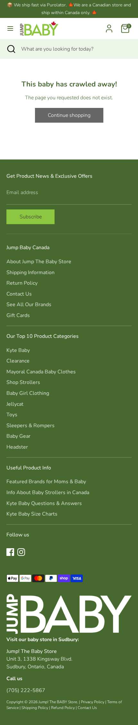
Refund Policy (63, 707)
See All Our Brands (28, 304)
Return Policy (22, 283)
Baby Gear (18, 436)
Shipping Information (30, 272)
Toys (11, 414)
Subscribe (31, 216)
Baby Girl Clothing (27, 393)
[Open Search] (10, 49)
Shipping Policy (35, 707)
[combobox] (74, 49)
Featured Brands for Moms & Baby (46, 481)
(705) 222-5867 (25, 690)
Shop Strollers (23, 382)
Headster (17, 447)
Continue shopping (69, 115)
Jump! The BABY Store (58, 702)
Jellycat (14, 404)
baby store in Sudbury (53, 639)
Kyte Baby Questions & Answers (44, 503)
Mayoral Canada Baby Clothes (41, 371)
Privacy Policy (92, 702)
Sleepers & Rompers (30, 425)
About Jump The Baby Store (38, 261)
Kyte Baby (18, 350)
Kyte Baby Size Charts (31, 513)
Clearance (18, 360)
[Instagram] (21, 552)
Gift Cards (18, 315)
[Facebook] (10, 552)
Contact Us (19, 293)
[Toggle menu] (10, 28)
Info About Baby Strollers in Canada (47, 492)
